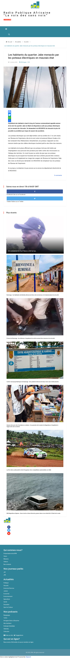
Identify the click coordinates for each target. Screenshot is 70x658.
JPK (5, 575)
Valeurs (6, 561)
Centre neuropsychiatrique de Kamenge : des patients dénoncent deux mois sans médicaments (33, 381)
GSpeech (28, 657)
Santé (5, 602)
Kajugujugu (7, 615)
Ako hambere (7, 623)
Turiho (5, 618)
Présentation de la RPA (10, 553)
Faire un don (11, 541)
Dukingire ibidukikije (9, 626)
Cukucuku (6, 631)
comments (58, 175)
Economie (6, 593)
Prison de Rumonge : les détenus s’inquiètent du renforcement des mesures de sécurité (31, 338)
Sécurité (6, 585)
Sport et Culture (8, 607)
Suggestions (19, 635)
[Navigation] (6, 29)
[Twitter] (35, 114)
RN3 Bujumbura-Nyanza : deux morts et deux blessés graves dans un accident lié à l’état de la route (33, 513)
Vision (5, 556)
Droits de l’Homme (9, 588)
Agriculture (7, 599)
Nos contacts (7, 564)
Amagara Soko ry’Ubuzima (11, 620)
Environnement (8, 596)
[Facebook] (9, 527)
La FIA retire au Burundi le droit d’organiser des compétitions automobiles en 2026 (29, 470)
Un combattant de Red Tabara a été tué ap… (22, 251)
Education (6, 604)
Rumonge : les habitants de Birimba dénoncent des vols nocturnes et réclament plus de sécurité (33, 295)
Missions (6, 559)
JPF (5, 572)
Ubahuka (6, 628)
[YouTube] (9, 533)
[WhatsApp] (35, 117)
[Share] (35, 120)
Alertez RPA (8, 19)
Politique (6, 583)
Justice (6, 591)
